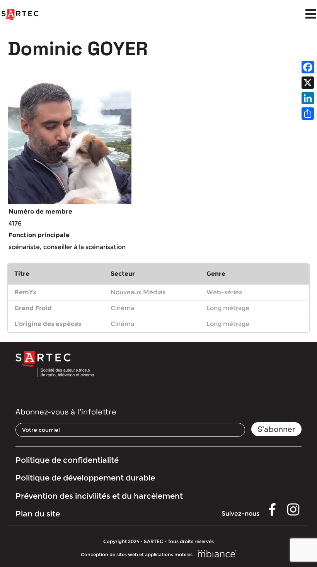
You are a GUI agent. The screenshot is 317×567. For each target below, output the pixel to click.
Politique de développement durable (85, 478)
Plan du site (37, 513)
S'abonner (276, 429)
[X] (307, 82)
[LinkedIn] (307, 98)
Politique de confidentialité (67, 460)
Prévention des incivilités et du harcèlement (99, 496)
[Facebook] (307, 67)
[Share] (307, 113)
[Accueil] (20, 15)
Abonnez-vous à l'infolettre (65, 411)
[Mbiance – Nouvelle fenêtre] (217, 554)
